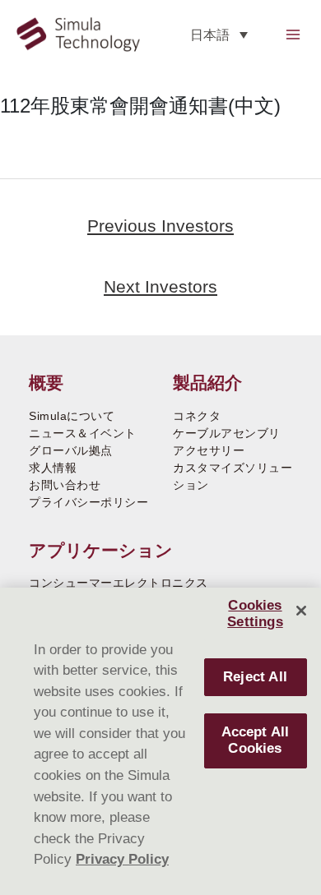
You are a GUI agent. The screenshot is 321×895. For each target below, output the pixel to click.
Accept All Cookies (255, 740)
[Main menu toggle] (292, 34)
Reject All (255, 677)
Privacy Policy (122, 859)
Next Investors (160, 286)
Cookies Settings (254, 613)
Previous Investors (160, 225)
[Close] (301, 611)
